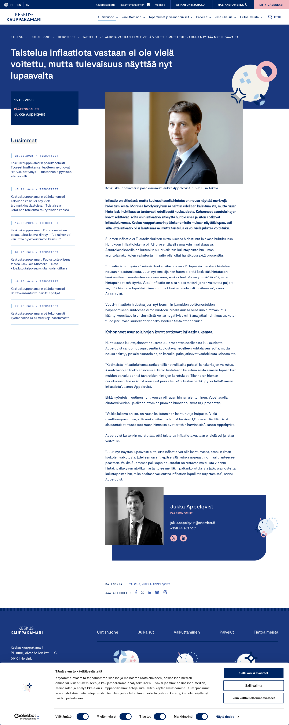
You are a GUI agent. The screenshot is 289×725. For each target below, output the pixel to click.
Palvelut (201, 17)
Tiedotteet (66, 37)
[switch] (126, 716)
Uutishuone (106, 17)
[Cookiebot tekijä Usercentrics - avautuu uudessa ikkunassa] (27, 717)
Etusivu (17, 37)
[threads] (165, 593)
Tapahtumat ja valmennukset (169, 17)
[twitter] (142, 592)
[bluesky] (157, 593)
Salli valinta (253, 685)
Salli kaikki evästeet (253, 673)
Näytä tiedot (225, 716)
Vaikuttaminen (131, 17)
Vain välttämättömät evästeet (254, 698)
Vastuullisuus (223, 17)
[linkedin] (149, 592)
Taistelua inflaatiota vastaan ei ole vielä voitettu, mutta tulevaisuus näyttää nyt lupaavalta (160, 37)
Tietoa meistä (249, 17)
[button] (117, 17)
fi (11, 5)
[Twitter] (173, 538)
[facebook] (136, 593)
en (19, 5)
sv (28, 5)
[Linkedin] (183, 538)
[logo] (24, 17)
